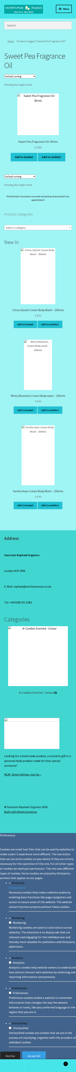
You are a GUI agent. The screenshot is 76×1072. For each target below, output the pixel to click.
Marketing (18, 918)
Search (38, 1065)
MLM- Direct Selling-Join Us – (22, 774)
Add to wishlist (51, 157)
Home (11, 41)
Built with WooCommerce (20, 812)
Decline (10, 1056)
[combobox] (38, 227)
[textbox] (38, 227)
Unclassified (19, 1023)
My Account (12, 1065)
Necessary (18, 883)
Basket (58, 1062)
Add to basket (24, 157)
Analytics (17, 958)
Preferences (19, 988)
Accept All (34, 1056)
